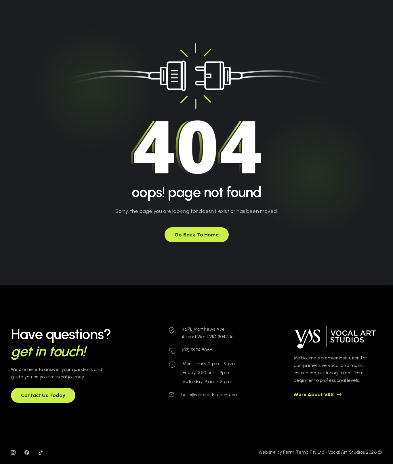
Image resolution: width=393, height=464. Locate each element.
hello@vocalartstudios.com (210, 394)
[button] (197, 234)
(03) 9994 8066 (197, 350)
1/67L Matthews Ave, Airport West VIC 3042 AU (209, 332)
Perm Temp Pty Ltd (304, 452)
